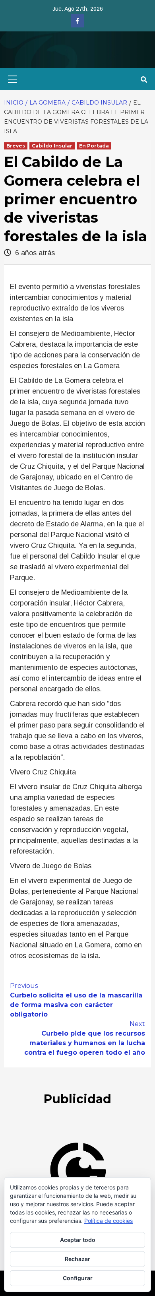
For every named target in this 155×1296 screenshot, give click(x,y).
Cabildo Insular (52, 146)
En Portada (94, 146)
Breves (15, 146)
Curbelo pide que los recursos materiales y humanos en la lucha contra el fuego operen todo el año (84, 1038)
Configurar (78, 1278)
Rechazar (77, 1258)
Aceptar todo (77, 1239)
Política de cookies (108, 1220)
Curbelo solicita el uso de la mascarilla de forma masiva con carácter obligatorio (76, 1000)
